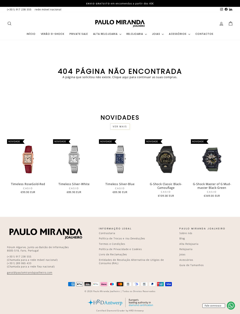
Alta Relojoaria (105, 34)
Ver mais (120, 126)
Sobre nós (185, 233)
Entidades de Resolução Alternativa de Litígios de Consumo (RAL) (131, 261)
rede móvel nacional (48, 9)
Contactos (204, 34)
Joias (156, 34)
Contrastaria (107, 233)
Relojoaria (135, 34)
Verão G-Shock (52, 34)
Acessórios (178, 34)
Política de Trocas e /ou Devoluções (122, 238)
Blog (182, 238)
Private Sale (79, 34)
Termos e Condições (112, 244)
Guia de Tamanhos (191, 265)
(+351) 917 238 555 (19, 9)
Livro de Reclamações (113, 254)
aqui (125, 77)
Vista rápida (28, 176)
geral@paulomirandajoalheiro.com (29, 272)
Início (31, 34)
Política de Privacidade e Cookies (120, 249)
